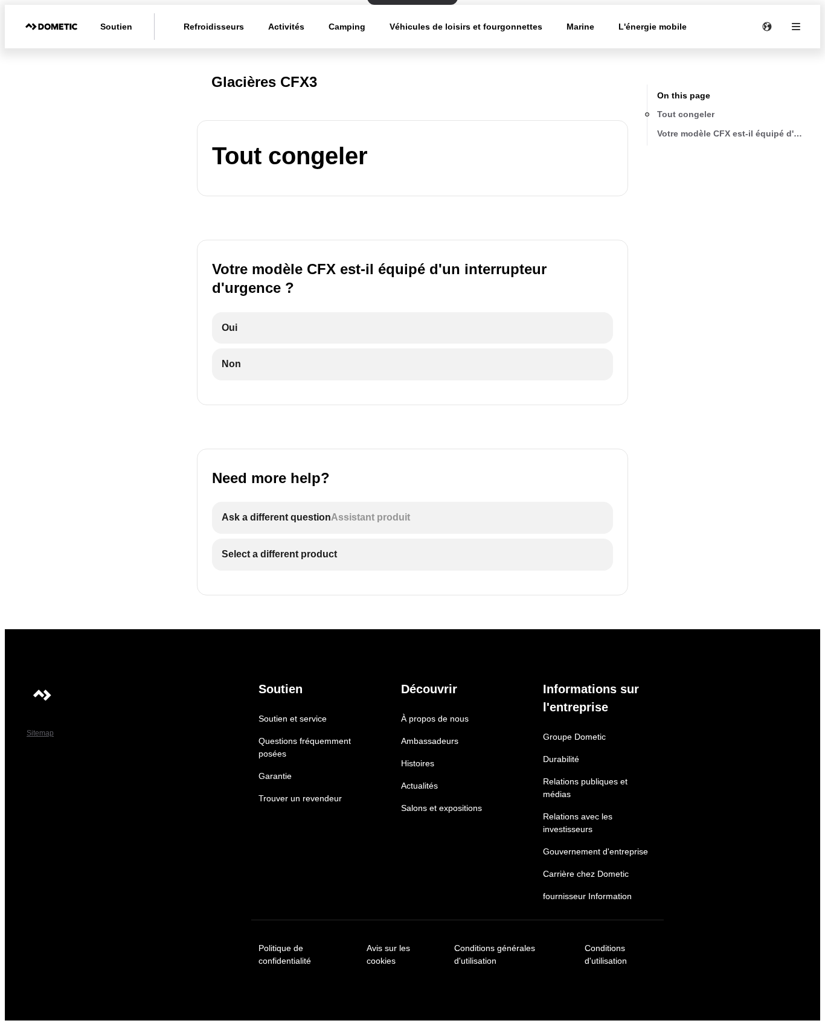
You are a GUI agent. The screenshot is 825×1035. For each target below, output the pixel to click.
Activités (286, 26)
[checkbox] (412, 328)
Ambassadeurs (429, 741)
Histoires (417, 763)
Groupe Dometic (574, 737)
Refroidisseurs (214, 26)
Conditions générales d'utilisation (494, 954)
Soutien (116, 26)
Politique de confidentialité (284, 954)
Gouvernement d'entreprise (595, 851)
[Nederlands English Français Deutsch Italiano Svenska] (767, 26)
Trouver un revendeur (300, 798)
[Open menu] (796, 26)
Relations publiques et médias (585, 788)
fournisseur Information (587, 896)
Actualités (419, 785)
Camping (347, 26)
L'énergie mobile (652, 26)
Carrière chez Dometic (586, 874)
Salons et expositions (441, 808)
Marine (580, 26)
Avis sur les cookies (388, 954)
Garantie (275, 776)
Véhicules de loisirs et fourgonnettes (466, 26)
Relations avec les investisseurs (577, 823)
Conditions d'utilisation (606, 954)
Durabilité (561, 759)
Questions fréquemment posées (304, 747)
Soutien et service (292, 718)
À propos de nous (435, 718)
